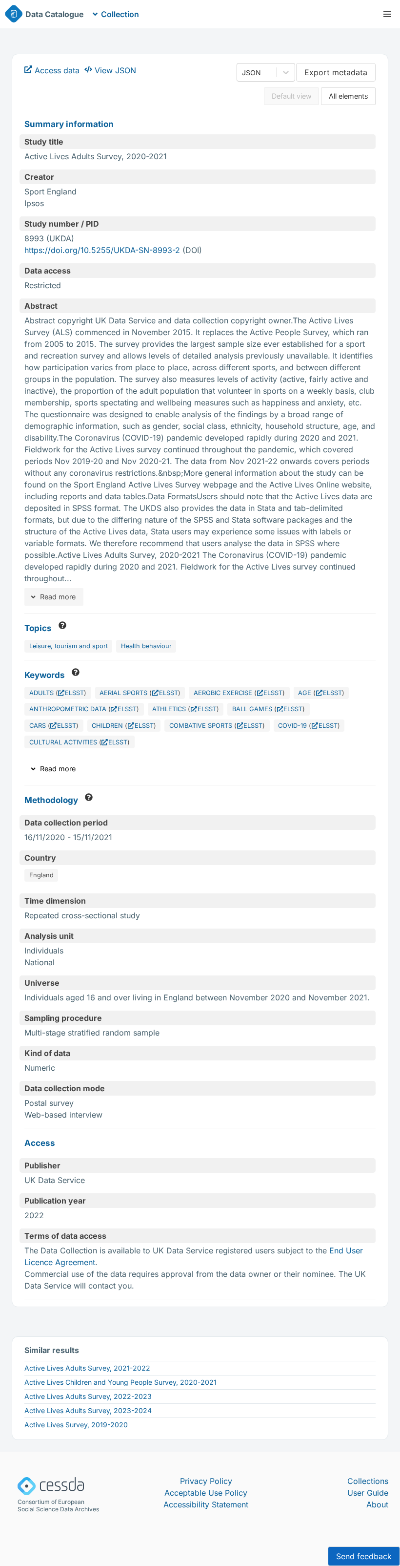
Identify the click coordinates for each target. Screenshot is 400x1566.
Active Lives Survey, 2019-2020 (76, 1424)
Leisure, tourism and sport (68, 646)
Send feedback (364, 1556)
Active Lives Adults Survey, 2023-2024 (88, 1410)
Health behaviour (146, 646)
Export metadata (335, 72)
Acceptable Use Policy (205, 1493)
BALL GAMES (252, 709)
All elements (348, 96)
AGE (304, 693)
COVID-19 (292, 725)
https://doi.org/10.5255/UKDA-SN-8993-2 (102, 250)
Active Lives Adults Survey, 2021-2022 (87, 1368)
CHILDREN (107, 725)
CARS (37, 725)
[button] (387, 14)
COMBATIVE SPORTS (200, 725)
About (377, 1504)
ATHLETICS (169, 709)
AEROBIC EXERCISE (223, 693)
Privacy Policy (206, 1481)
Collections (367, 1481)
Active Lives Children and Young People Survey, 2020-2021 (120, 1382)
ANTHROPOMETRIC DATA (67, 709)
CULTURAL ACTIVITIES (63, 742)
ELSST (74, 693)
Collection (120, 14)
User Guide (367, 1493)
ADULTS (41, 693)
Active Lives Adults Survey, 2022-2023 (88, 1396)
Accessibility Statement (205, 1504)
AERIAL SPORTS (123, 693)
